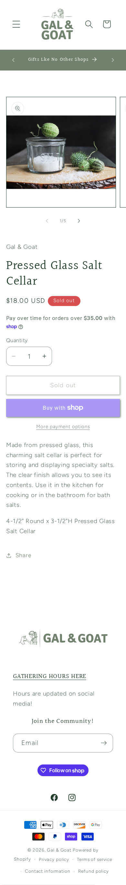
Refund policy (93, 871)
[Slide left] (47, 220)
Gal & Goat (59, 850)
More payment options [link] (63, 427)
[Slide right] (79, 220)
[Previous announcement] (13, 60)
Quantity (17, 340)
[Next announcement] (113, 60)
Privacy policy (54, 859)
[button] (16, 24)
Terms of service (94, 859)
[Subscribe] (104, 743)
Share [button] (24, 555)
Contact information (47, 871)
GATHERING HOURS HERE (49, 676)
